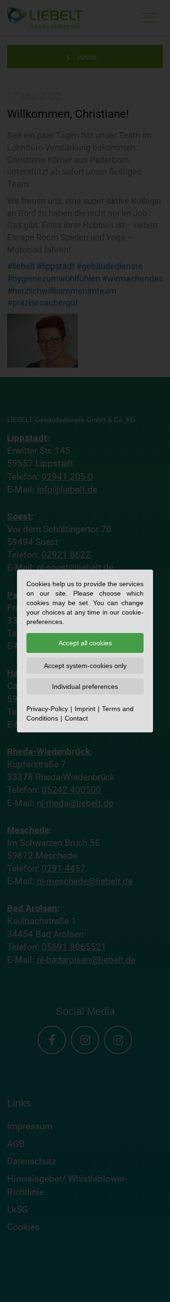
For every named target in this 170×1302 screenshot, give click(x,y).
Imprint (85, 709)
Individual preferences (85, 686)
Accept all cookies (85, 643)
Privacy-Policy (47, 709)
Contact (76, 718)
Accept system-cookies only (85, 665)
